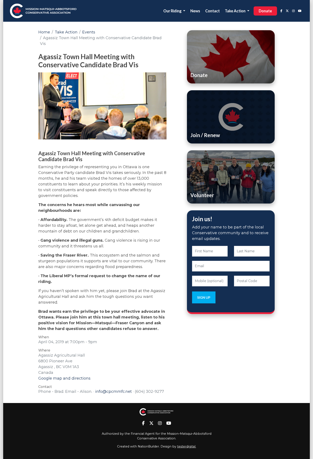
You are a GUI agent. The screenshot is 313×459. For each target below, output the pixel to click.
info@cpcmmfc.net (113, 391)
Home (44, 32)
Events (88, 32)
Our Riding (172, 11)
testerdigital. (186, 446)
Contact (212, 11)
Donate (265, 11)
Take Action (235, 11)
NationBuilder (148, 446)
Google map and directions (64, 378)
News (195, 11)
